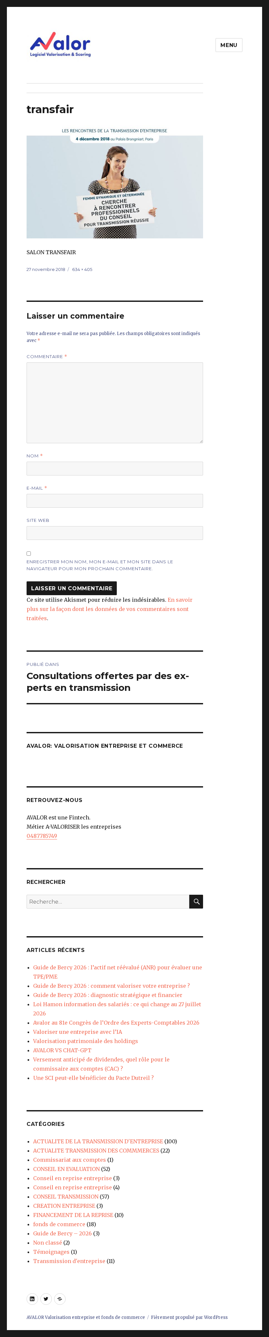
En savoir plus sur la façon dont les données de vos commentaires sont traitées (110, 608)
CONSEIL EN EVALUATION (66, 1169)
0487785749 (42, 836)
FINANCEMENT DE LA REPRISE (73, 1215)
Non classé (47, 1242)
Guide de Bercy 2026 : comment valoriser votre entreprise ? (111, 986)
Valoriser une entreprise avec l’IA (77, 1032)
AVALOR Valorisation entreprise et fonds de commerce (86, 1317)
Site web (38, 520)
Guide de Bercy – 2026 (62, 1233)
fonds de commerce (59, 1224)
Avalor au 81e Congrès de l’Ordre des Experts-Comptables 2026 (116, 1022)
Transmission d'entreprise (69, 1261)
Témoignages (51, 1252)
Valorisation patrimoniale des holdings (85, 1041)
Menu (229, 45)
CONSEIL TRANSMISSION (65, 1196)
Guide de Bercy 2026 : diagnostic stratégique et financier (107, 995)
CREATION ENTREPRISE (64, 1206)
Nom (35, 456)
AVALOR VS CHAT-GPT (62, 1050)
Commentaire (47, 356)
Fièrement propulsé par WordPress (189, 1317)
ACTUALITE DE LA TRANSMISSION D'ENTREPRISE (98, 1141)
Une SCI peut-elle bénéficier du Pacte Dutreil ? (93, 1078)
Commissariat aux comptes (69, 1159)
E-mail (37, 488)
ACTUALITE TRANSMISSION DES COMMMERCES (96, 1150)
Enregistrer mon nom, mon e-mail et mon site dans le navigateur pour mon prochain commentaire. (100, 565)
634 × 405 (82, 269)
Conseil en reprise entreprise (72, 1178)
